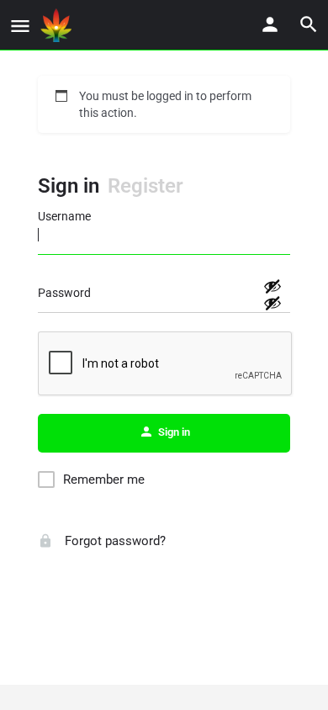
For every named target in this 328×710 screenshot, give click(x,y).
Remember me (104, 479)
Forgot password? (113, 540)
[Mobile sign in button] (270, 24)
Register (145, 186)
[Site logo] (58, 25)
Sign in (68, 186)
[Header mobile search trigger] (309, 24)
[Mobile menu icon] (20, 25)
